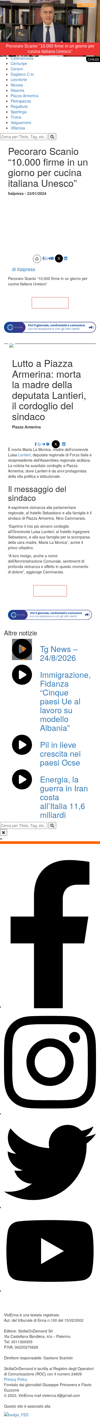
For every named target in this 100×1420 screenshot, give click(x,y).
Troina (16, 117)
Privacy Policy (15, 1379)
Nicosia (17, 85)
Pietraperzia (21, 101)
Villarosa (18, 127)
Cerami (17, 68)
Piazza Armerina (24, 95)
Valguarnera (21, 122)
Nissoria (17, 90)
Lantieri (24, 454)
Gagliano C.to (22, 74)
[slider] (44, 52)
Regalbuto (19, 106)
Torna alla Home (50, 302)
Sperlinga (19, 111)
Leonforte (19, 79)
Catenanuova (22, 58)
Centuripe (19, 63)
